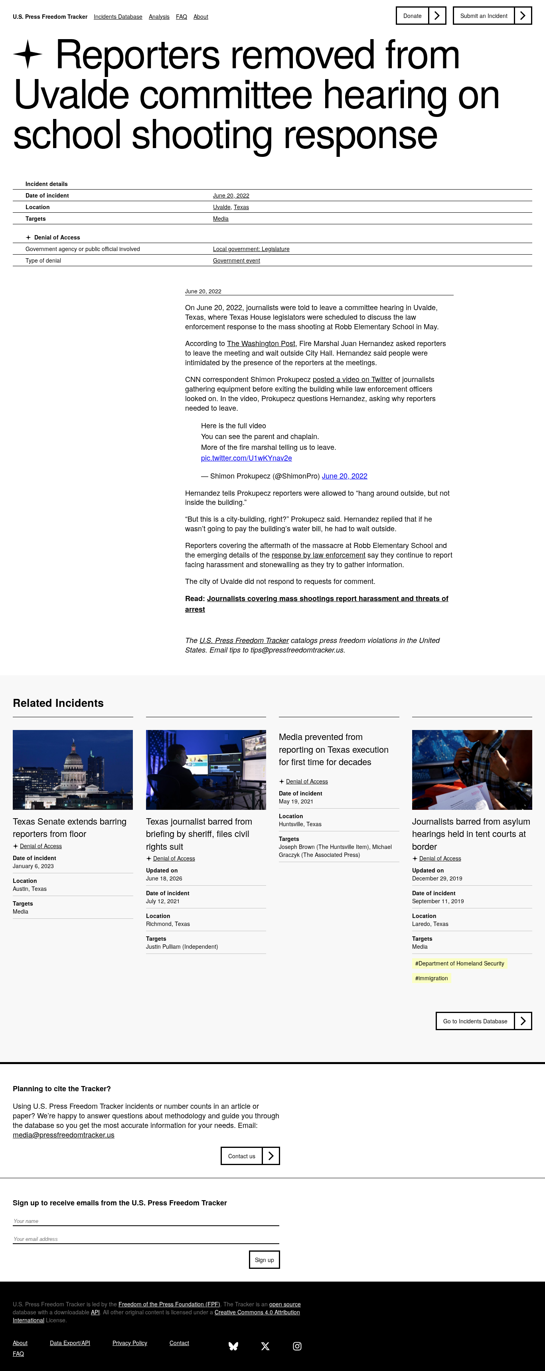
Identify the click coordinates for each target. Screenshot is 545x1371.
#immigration (431, 978)
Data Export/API (70, 1343)
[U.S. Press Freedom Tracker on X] (265, 1347)
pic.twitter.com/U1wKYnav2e (246, 457)
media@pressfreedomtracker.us (64, 1134)
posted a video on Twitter (352, 379)
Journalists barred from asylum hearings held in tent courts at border (471, 833)
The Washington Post (261, 343)
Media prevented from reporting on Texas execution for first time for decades (334, 749)
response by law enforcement (318, 554)
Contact (179, 1343)
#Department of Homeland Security (459, 963)
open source (285, 1304)
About (201, 16)
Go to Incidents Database (475, 1021)
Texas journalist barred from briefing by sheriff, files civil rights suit (199, 833)
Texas (241, 207)
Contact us (241, 1156)
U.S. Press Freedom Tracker (50, 16)
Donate (412, 16)
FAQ (181, 16)
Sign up (264, 1260)
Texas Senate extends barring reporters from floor (69, 827)
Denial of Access (57, 237)
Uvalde (222, 207)
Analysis (159, 16)
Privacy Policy (130, 1343)
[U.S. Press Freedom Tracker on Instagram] (297, 1347)
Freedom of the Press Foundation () (169, 1304)
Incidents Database (118, 16)
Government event (236, 260)
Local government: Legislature (251, 249)
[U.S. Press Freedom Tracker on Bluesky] (233, 1347)
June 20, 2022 (231, 195)
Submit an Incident (483, 16)
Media (221, 218)
